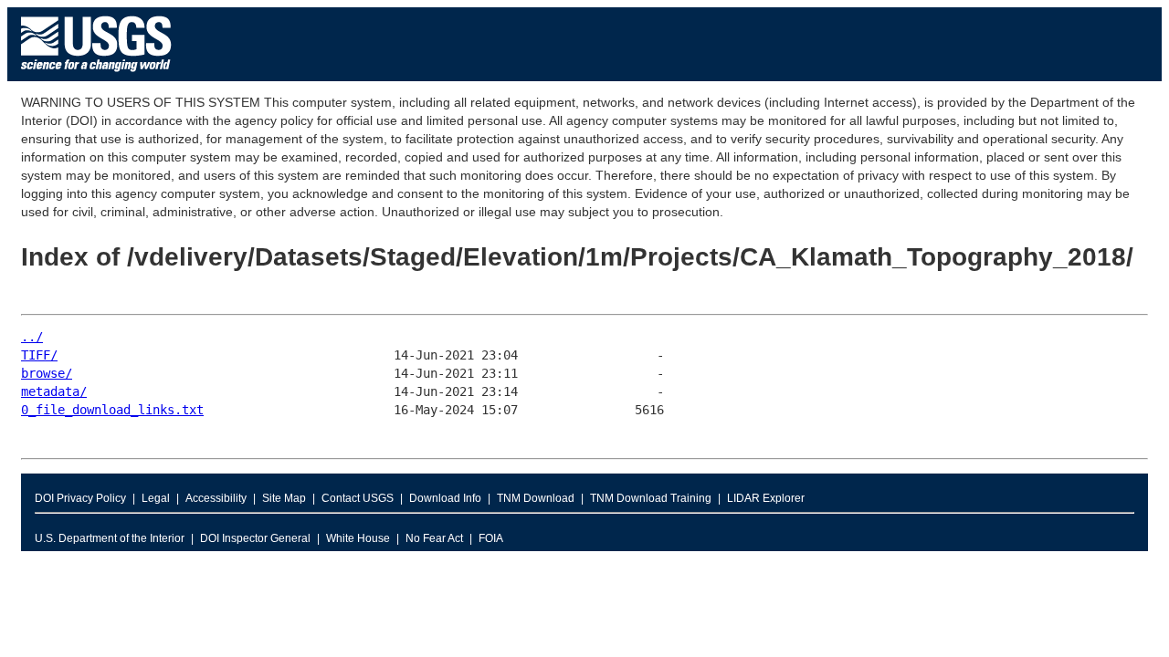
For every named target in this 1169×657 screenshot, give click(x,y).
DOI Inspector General (255, 538)
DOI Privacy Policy (80, 498)
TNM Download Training (650, 498)
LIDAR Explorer (766, 498)
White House (358, 538)
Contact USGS (357, 498)
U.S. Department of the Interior (109, 538)
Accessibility (216, 498)
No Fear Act (434, 538)
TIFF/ (39, 355)
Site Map (284, 498)
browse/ (46, 373)
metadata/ (54, 391)
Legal (156, 498)
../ (32, 336)
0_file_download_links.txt (112, 409)
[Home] (96, 76)
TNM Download (535, 498)
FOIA (491, 538)
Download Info (445, 498)
